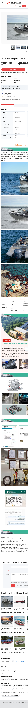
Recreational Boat (20, 9)
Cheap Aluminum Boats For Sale (9, 692)
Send (13, 585)
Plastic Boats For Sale (7, 689)
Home (2, 9)
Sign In (3, 99)
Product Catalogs (20, 661)
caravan (15, 664)
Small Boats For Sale (18, 689)
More (2, 698)
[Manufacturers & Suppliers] (14, 2)
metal (2, 664)
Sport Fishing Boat (13, 679)
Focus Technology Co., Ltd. (17, 702)
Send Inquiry (13, 69)
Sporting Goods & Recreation (10, 9)
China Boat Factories (6, 685)
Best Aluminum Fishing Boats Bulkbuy (10, 695)
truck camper (4, 666)
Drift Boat (4, 679)
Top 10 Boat (21, 692)
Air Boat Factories (18, 685)
